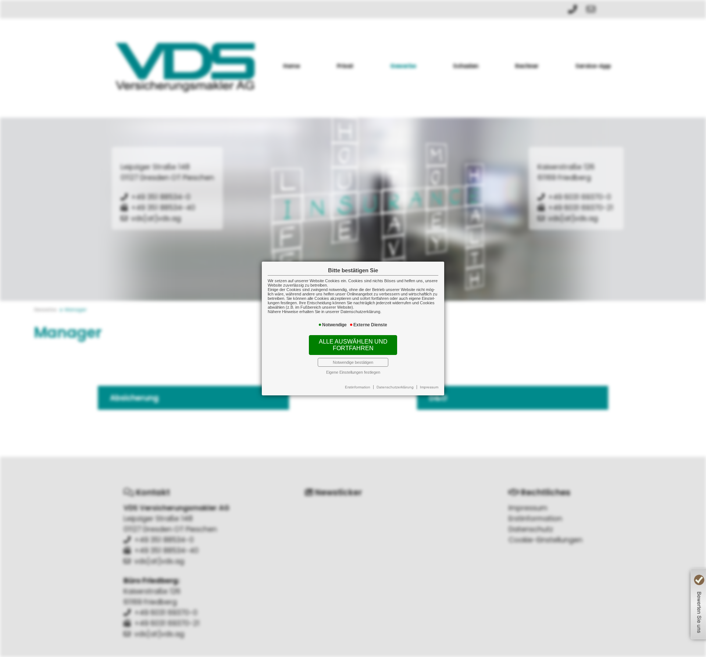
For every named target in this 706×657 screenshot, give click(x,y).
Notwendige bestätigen (353, 362)
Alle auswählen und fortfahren (353, 344)
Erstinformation (357, 387)
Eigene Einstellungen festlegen (353, 372)
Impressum (429, 387)
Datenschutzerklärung (395, 387)
